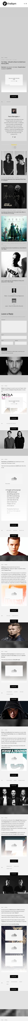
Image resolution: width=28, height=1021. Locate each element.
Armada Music (9, 866)
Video (13, 177)
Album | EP (3, 210)
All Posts (2, 59)
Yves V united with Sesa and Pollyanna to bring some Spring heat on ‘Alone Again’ (12, 281)
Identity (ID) (22, 530)
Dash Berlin (9, 530)
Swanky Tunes (9, 868)
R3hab (15, 780)
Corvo (8, 981)
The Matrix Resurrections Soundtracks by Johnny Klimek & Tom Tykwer (13, 248)
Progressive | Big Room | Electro (16, 243)
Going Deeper (16, 866)
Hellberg (8, 615)
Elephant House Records (11, 423)
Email (2, 340)
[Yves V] (14, 264)
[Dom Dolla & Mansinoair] (14, 163)
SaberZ (21, 981)
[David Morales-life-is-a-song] (14, 196)
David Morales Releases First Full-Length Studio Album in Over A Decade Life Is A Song (13, 213)
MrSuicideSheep (15, 615)
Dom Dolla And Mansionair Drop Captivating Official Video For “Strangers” (13, 180)
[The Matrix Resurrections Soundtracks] (14, 228)
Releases (9, 177)
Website (16, 340)
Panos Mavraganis (13, 116)
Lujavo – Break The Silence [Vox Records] (14, 305)
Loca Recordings (14, 981)
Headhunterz (9, 780)
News (6, 177)
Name (2, 334)
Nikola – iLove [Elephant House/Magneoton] (14, 295)
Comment (3, 319)
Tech (2, 244)
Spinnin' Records (10, 694)
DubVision (8, 101)
